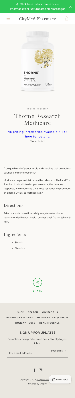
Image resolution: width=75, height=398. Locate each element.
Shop (20, 312)
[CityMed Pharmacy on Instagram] (40, 370)
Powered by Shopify (37, 383)
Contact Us (50, 312)
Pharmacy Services (19, 317)
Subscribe (57, 351)
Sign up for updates (38, 333)
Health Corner (49, 323)
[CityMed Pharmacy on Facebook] (34, 370)
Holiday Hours (25, 323)
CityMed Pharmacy (37, 18)
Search (33, 312)
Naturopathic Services (53, 317)
